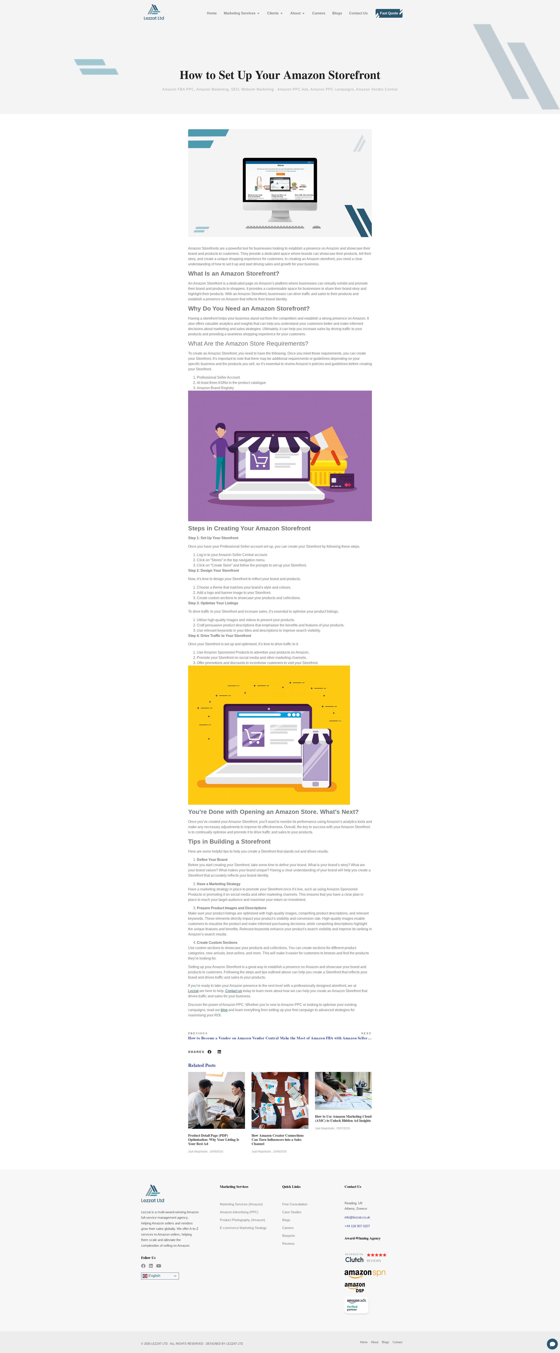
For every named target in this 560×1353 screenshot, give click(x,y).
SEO (235, 89)
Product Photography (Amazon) (242, 1220)
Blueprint (288, 1236)
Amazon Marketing (212, 89)
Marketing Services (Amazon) (241, 1204)
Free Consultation (294, 1204)
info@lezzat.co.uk (357, 1217)
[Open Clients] (281, 13)
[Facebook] (143, 1266)
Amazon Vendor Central (377, 89)
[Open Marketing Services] (258, 13)
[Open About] (303, 13)
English (154, 1276)
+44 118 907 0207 (357, 1226)
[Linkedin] (151, 1266)
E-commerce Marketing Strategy (243, 1228)
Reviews (288, 1243)
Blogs (286, 1220)
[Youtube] (158, 1266)
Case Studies (291, 1212)
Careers (288, 1228)
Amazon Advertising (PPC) (239, 1212)
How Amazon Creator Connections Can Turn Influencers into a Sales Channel (278, 1139)
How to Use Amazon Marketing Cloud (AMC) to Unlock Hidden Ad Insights (343, 1118)
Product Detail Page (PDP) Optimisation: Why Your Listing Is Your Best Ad (213, 1139)
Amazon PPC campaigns (332, 89)
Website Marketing (257, 89)
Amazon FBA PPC (178, 89)
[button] (209, 1052)
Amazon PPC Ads (292, 89)
